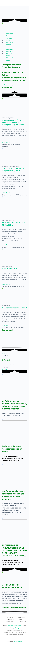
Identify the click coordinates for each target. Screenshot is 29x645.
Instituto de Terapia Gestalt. (15, 625)
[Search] (21, 3)
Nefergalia (18, 628)
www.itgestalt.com (18, 641)
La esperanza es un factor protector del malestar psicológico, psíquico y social (13, 122)
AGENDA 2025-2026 (9, 269)
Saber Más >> (6, 142)
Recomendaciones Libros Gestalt (14, 308)
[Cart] (26, 3)
